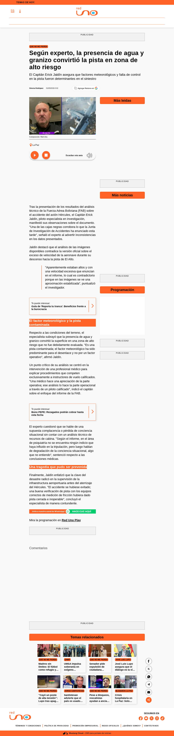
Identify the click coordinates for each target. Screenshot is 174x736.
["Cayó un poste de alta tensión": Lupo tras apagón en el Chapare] (48, 681)
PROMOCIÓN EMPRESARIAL (85, 726)
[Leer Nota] (35, 155)
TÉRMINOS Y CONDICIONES (28, 726)
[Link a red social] (141, 718)
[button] (13, 11)
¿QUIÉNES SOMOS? (132, 726)
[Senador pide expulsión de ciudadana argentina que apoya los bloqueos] (99, 650)
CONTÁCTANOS (151, 726)
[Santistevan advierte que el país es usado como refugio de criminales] (74, 681)
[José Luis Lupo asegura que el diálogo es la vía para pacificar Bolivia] (125, 650)
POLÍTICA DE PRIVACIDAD (56, 726)
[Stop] (46, 155)
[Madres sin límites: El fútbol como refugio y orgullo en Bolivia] (48, 650)
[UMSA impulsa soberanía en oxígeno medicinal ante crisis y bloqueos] (74, 650)
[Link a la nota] (93, 306)
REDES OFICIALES (110, 726)
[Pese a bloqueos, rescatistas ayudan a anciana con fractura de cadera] (99, 681)
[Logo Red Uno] (87, 11)
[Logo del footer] (20, 716)
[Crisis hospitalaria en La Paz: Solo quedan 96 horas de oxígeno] (125, 681)
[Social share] (149, 700)
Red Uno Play (71, 520)
